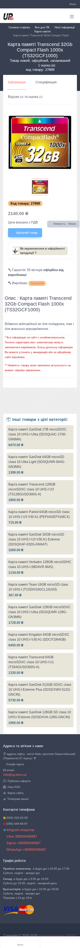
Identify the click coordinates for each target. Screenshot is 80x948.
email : (10, 770)
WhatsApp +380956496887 (26, 849)
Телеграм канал (17, 798)
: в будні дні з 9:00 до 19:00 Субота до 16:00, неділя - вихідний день (30, 881)
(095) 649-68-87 (17, 823)
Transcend (37, 283)
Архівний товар (26, 232)
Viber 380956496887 (21, 836)
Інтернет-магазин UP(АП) (57, 935)
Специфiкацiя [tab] (46, 82)
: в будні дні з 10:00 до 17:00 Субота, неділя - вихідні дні (36, 871)
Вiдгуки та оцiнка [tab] (25, 96)
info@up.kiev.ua (14, 774)
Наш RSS (13, 787)
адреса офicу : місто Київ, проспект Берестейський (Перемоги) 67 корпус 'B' (39, 756)
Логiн (73, 4)
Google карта (14, 764)
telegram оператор (20, 830)
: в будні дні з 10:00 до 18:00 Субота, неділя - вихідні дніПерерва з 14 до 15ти (31, 893)
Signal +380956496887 (23, 843)
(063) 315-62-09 (17, 817)
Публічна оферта (18, 781)
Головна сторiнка (19, 27)
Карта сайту (15, 793)
